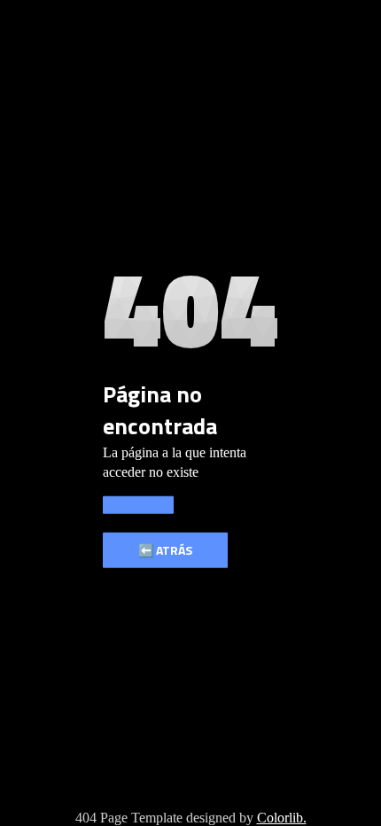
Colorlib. (282, 817)
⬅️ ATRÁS (165, 550)
